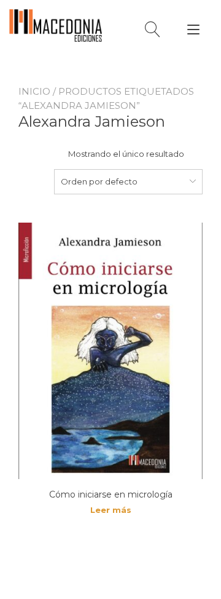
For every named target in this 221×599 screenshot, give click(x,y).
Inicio (34, 91)
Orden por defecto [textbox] (99, 181)
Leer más (110, 510)
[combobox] (128, 181)
